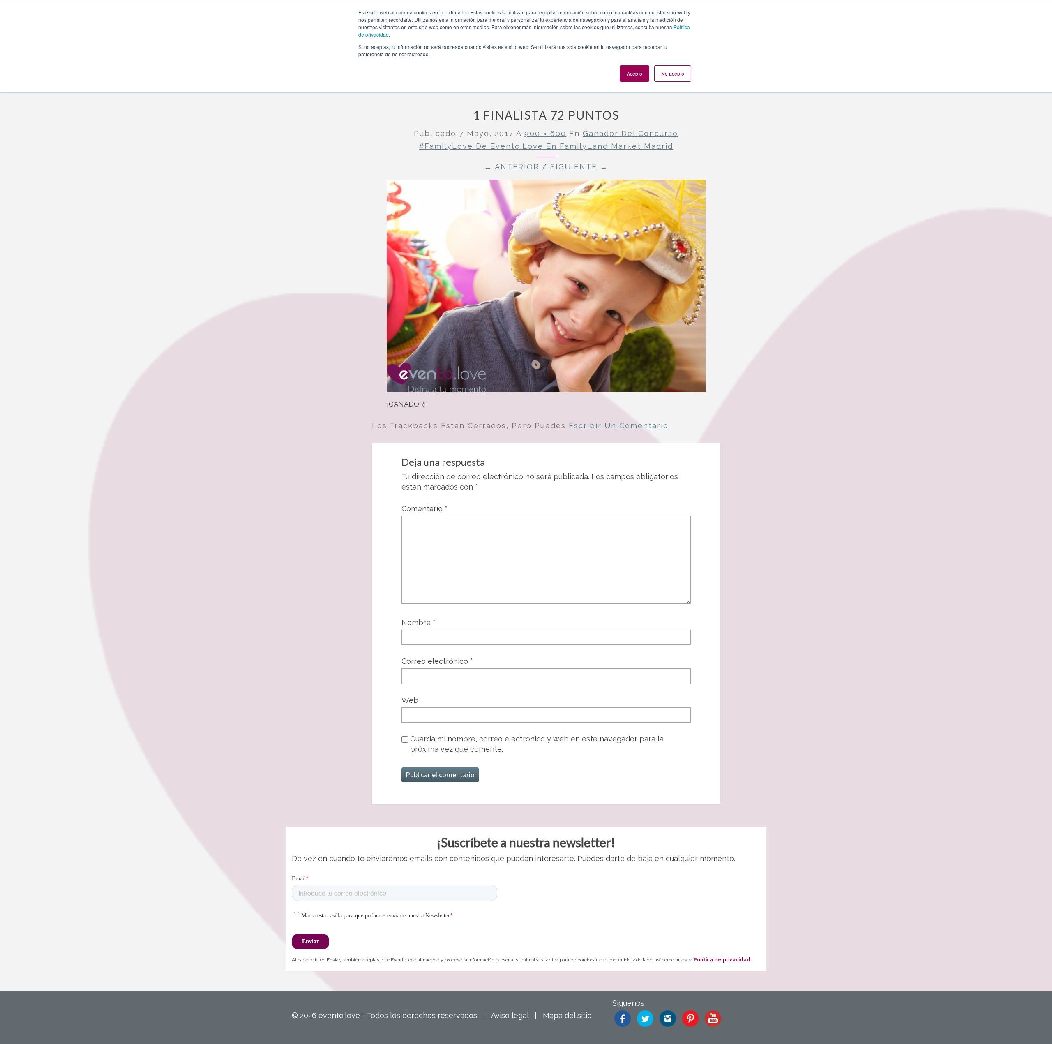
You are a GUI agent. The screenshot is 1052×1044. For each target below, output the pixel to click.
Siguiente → (579, 166)
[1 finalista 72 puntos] (546, 288)
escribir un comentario (619, 425)
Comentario (424, 508)
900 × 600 (545, 133)
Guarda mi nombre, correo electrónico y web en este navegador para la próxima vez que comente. (537, 743)
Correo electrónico (437, 661)
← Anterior (511, 166)
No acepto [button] (672, 73)
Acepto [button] (634, 73)
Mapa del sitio (567, 1015)
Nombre (418, 622)
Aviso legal (509, 1015)
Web (409, 700)
